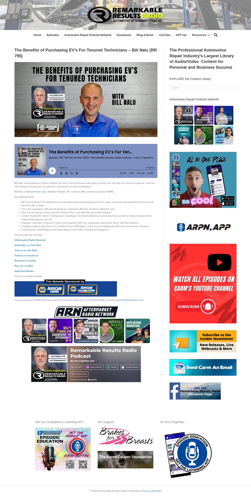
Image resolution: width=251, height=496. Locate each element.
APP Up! (181, 35)
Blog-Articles (145, 35)
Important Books (24, 271)
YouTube (164, 35)
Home (37, 35)
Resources (199, 35)
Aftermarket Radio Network (30, 240)
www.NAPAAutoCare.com (130, 300)
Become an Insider (25, 260)
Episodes (53, 35)
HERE (110, 191)
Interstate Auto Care (35, 191)
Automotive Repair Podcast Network (87, 35)
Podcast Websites (152, 491)
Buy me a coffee (24, 265)
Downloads (124, 35)
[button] (215, 35)
